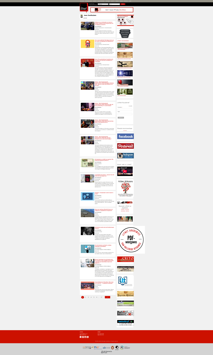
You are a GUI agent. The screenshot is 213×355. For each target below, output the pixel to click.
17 (101, 297)
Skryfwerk (108, 1)
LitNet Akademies (125, 30)
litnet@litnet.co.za (84, 333)
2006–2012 (125, 211)
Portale (117, 1)
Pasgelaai (126, 1)
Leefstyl (112, 1)
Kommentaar (125, 34)
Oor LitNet (82, 1)
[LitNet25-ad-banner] (111, 9)
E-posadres (120, 107)
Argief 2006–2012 (101, 334)
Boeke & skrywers (101, 1)
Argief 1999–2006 (101, 333)
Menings (94, 1)
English (121, 1)
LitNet (130, 1)
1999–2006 (125, 209)
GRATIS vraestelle (125, 32)
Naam (119, 111)
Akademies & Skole (88, 1)
